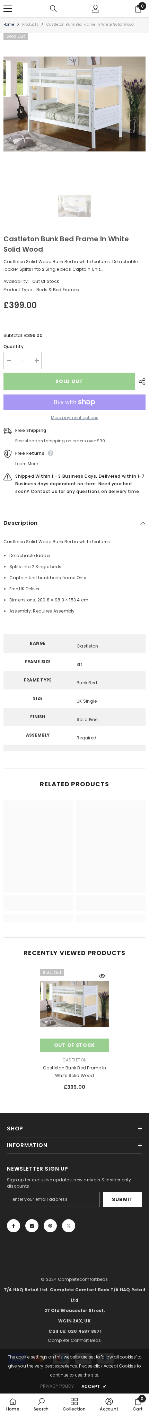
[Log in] (95, 8)
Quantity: (14, 346)
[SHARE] (140, 381)
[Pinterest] (50, 1225)
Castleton (74, 1060)
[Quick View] (102, 976)
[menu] (7, 9)
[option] (74, 104)
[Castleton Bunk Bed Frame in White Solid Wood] (74, 1004)
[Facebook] (13, 1225)
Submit (122, 1199)
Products (30, 24)
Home (8, 24)
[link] (38, 907)
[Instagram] (31, 1225)
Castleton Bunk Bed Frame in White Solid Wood (74, 1071)
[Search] (53, 9)
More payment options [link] (74, 417)
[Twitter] (68, 1225)
